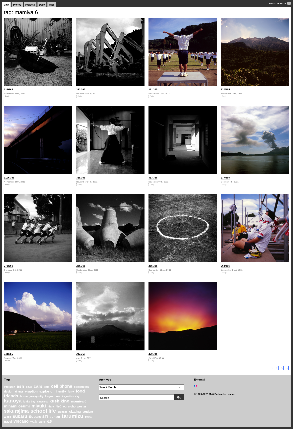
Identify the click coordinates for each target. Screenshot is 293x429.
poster (81, 406)
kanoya (13, 400)
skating (75, 411)
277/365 (225, 177)
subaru (20, 416)
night (51, 406)
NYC (58, 406)
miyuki (38, 405)
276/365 (8, 265)
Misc (51, 4)
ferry (71, 391)
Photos (17, 4)
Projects (30, 4)
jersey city (36, 396)
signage (62, 411)
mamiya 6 (78, 401)
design (8, 391)
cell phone (61, 386)
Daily (42, 4)
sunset (55, 416)
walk (33, 421)
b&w (29, 386)
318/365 (80, 177)
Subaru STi (38, 417)
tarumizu (72, 416)
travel (8, 421)
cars (38, 386)
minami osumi (17, 406)
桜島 (49, 421)
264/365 (225, 265)
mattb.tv (281, 3)
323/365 (8, 89)
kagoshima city (70, 396)
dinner (19, 391)
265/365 (152, 265)
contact (231, 394)
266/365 (80, 265)
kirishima (42, 401)
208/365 (152, 353)
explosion (46, 391)
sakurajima (16, 411)
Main (6, 4)
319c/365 (9, 177)
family (61, 391)
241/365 (8, 354)
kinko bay (29, 401)
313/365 (152, 177)
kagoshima (52, 396)
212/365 (80, 354)
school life (43, 411)
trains (88, 417)
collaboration (81, 387)
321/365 (152, 89)
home (24, 396)
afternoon (9, 387)
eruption (31, 391)
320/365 (225, 89)
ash (20, 386)
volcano (21, 421)
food (80, 391)
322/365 (80, 89)
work (272, 3)
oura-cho (69, 406)
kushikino (59, 401)
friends (11, 395)
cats (46, 386)
